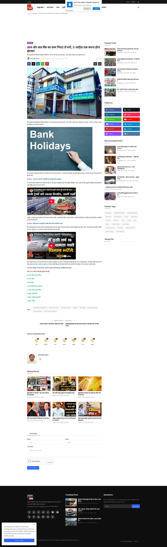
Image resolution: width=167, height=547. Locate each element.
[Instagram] (39, 512)
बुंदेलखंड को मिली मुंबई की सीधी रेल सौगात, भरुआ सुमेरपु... (89, 500)
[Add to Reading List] (100, 64)
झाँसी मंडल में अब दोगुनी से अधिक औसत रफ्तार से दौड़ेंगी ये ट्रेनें (47, 223)
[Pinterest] (34, 517)
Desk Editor (120, 52)
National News (115, 224)
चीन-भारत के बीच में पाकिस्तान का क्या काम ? (38, 418)
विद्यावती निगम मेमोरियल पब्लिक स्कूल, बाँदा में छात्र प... (127, 80)
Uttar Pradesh (118, 216)
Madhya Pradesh (110, 228)
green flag (82, 307)
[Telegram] (29, 517)
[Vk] (48, 517)
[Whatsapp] (48, 512)
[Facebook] (29, 512)
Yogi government (130, 228)
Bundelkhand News (119, 213)
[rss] (53, 517)
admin (28, 397)
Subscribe (136, 506)
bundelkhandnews (132, 213)
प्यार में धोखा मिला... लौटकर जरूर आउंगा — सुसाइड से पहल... (128, 177)
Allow (96, 9)
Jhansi (129, 220)
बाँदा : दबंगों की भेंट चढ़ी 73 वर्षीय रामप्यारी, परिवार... (128, 89)
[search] (138, 7)
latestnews (108, 216)
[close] (34, 524)
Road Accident (109, 231)
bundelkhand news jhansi (39, 307)
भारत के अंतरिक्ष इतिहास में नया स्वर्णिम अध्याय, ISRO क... (127, 147)
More (103, 7)
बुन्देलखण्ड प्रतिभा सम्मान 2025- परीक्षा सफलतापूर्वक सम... (126, 167)
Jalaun (107, 224)
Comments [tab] (33, 433)
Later (87, 9)
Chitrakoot (108, 213)
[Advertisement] (83, 29)
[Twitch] (43, 517)
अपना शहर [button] (50, 7)
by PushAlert (70, 10)
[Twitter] (34, 512)
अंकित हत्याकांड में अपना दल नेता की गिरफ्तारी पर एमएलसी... (64, 419)
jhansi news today (92, 307)
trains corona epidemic (50, 311)
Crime (123, 220)
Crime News (125, 224)
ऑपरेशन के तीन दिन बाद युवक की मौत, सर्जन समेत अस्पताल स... (127, 49)
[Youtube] (53, 512)
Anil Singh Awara (43, 355)
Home (28, 13)
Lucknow (108, 220)
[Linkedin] (39, 517)
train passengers (37, 311)
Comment (30, 446)
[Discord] (57, 512)
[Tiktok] (43, 512)
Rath (135, 220)
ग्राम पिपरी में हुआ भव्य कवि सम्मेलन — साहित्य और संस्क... (128, 157)
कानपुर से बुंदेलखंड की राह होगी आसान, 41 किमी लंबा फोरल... (128, 59)
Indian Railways (120, 231)
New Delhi (120, 228)
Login (127, 2)
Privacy (136, 541)
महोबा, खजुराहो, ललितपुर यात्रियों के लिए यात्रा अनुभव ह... (89, 510)
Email (67, 439)
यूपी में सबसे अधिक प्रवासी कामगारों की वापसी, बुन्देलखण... (90, 419)
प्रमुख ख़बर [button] (40, 7)
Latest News (134, 216)
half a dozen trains (65, 307)
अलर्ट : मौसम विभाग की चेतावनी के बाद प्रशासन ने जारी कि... (127, 70)
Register (133, 2)
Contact (29, 2)
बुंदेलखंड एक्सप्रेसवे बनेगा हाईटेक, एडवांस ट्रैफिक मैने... (89, 519)
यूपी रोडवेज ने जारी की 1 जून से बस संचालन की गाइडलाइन (38, 394)
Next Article (69, 320)
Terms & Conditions (127, 541)
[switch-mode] (138, 1)
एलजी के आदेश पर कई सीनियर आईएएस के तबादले (51, 324)
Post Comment (33, 468)
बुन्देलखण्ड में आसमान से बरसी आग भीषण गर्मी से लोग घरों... (89, 394)
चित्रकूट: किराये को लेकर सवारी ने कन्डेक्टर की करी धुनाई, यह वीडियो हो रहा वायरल (52, 268)
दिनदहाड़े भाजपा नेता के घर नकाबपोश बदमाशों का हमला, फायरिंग (119, 187)
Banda (126, 216)
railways (75, 307)
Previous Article (58, 320)
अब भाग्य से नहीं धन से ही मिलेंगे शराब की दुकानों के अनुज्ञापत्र (47, 179)
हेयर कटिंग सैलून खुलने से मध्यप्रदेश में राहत (63, 393)
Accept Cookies (19, 540)
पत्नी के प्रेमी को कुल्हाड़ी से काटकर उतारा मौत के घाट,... (127, 193)
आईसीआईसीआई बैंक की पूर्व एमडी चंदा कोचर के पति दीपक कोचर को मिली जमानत (82, 324)
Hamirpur (115, 220)
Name (29, 439)
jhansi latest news (53, 307)
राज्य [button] (57, 7)
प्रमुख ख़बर (34, 13)
